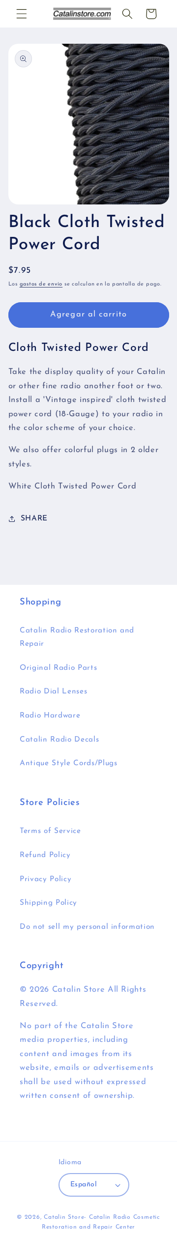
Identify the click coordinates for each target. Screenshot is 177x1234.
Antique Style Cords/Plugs (69, 763)
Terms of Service (50, 831)
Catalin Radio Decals (59, 740)
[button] (21, 14)
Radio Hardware (50, 715)
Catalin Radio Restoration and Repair (77, 637)
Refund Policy (45, 855)
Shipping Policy (48, 903)
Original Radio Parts (58, 668)
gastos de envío (41, 284)
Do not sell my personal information (87, 927)
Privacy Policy (45, 879)
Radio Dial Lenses (53, 691)
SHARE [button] (34, 518)
